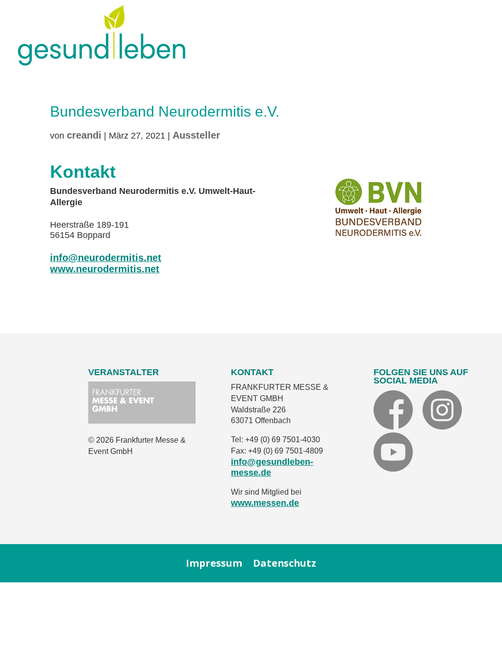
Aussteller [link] (196, 135)
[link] (101, 62)
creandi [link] (84, 135)
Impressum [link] (214, 564)
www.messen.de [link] (265, 503)
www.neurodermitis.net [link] (104, 268)
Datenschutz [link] (284, 564)
